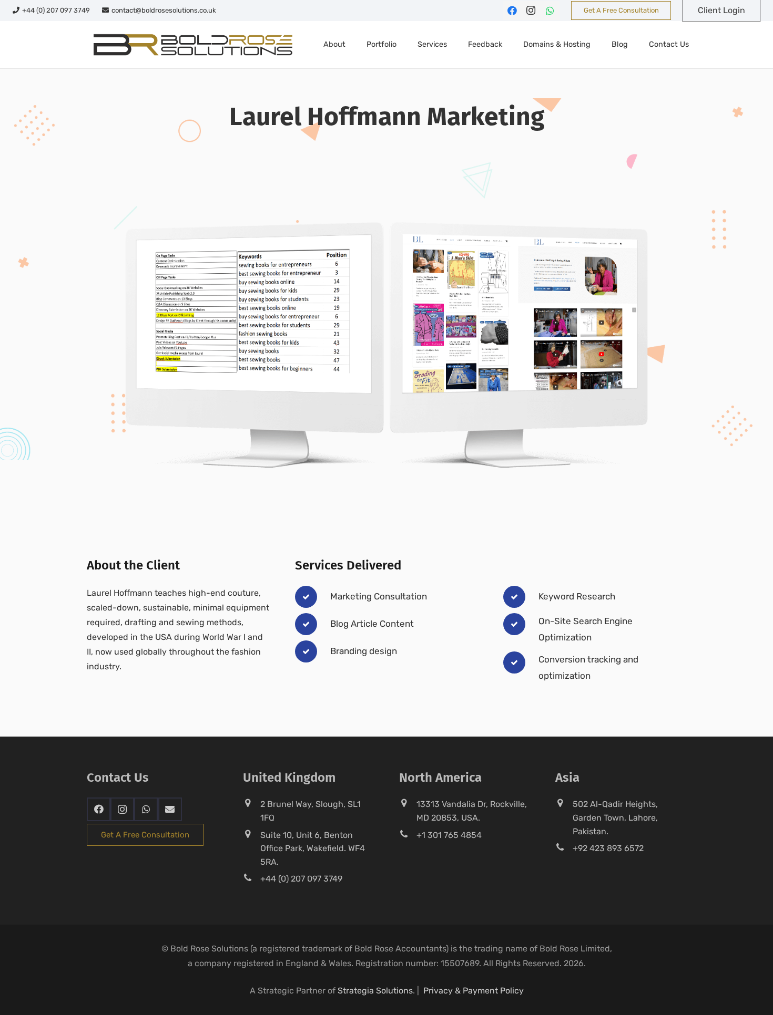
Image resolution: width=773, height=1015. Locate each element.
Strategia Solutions (375, 991)
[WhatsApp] (550, 10)
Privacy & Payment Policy (473, 991)
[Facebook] (512, 10)
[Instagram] (531, 10)
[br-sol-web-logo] (192, 44)
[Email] (170, 809)
